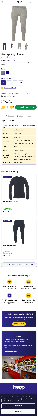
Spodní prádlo (5, 57)
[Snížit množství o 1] (3, 107)
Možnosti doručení (9, 96)
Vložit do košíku (27, 107)
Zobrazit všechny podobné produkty (19, 265)
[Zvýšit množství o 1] (11, 107)
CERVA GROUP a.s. (12, 60)
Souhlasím (18, 411)
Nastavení (18, 405)
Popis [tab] (4, 121)
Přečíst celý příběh (10, 351)
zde (26, 401)
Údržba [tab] (12, 121)
